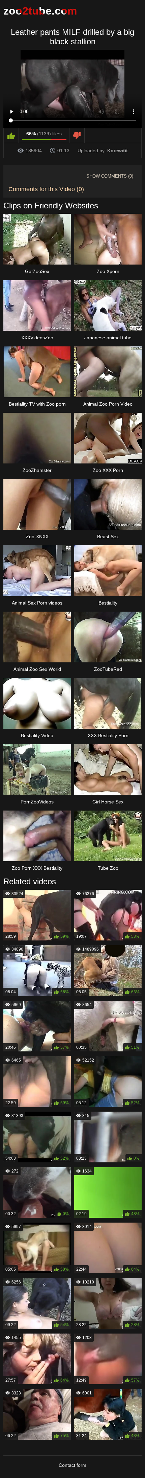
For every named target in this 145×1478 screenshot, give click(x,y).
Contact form (72, 1465)
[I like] (11, 135)
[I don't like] (77, 135)
